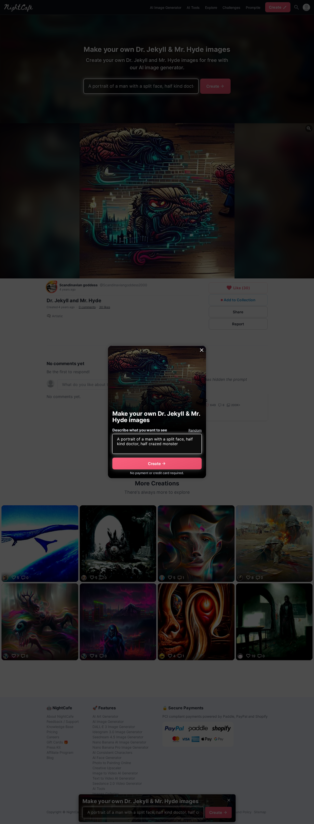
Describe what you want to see (139, 430)
